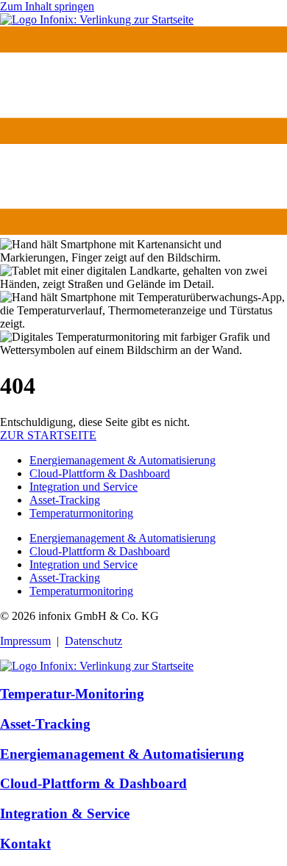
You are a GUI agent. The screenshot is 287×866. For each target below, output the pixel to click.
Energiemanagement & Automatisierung (122, 460)
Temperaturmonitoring (81, 513)
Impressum (25, 641)
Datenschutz (93, 641)
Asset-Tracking (64, 500)
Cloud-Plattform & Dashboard (99, 473)
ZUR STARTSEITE (48, 435)
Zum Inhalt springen (47, 6)
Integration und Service (83, 486)
